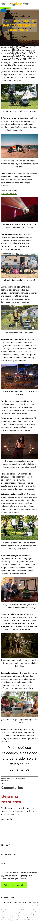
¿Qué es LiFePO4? (20, 37)
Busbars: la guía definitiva (23, 58)
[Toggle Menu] (3, 10)
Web (3, 863)
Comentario (7, 819)
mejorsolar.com (7, 898)
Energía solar (12, 13)
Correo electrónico (10, 854)
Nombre (5, 845)
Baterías (10, 34)
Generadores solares (21, 28)
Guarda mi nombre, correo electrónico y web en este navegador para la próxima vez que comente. (20, 876)
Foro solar (11, 64)
